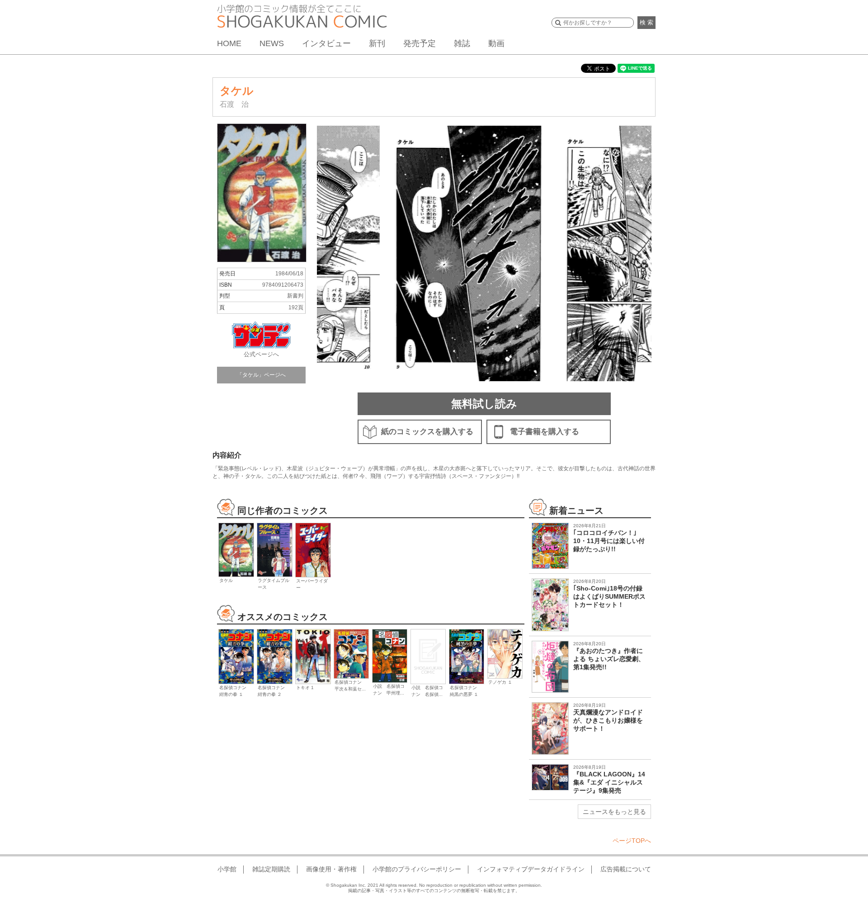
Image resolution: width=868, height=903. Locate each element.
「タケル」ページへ (261, 375)
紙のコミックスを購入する (427, 431)
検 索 (646, 22)
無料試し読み (484, 403)
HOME (229, 43)
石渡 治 (234, 104)
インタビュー (326, 43)
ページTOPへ (632, 840)
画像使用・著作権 (331, 869)
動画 (496, 43)
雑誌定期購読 (271, 869)
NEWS (271, 43)
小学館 (226, 869)
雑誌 (462, 43)
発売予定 (419, 43)
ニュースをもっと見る (614, 811)
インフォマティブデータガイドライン (531, 869)
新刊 (377, 43)
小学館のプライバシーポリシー (417, 869)
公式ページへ (261, 354)
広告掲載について (625, 869)
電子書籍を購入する (544, 431)
